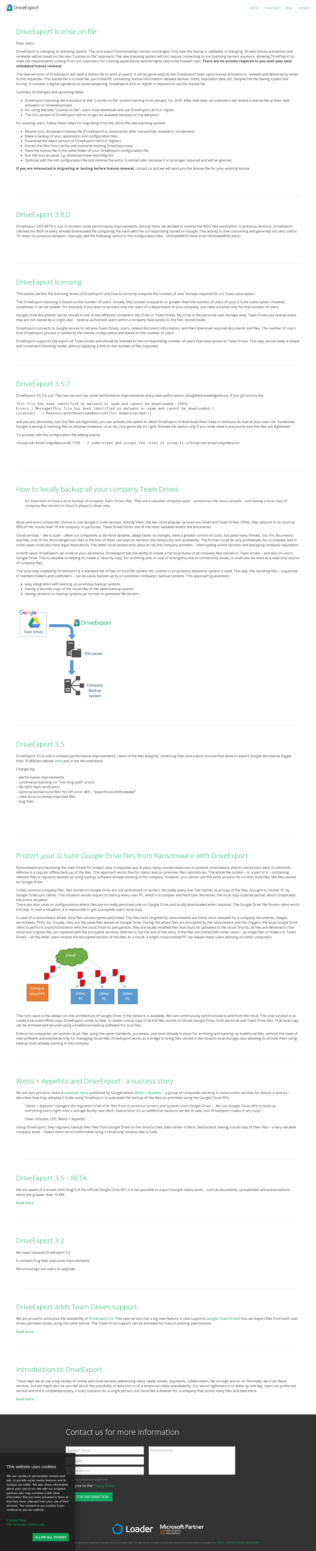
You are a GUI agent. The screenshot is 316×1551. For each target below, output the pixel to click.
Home (254, 8)
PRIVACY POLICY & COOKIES (243, 1542)
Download (272, 8)
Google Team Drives (222, 1318)
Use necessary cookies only (25, 1524)
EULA (221, 1542)
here (58, 761)
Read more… (26, 1202)
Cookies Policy (16, 1520)
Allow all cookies (50, 1537)
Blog (289, 8)
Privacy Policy (104, 1485)
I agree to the (92, 1485)
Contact (304, 8)
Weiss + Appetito (148, 1092)
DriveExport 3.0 (101, 1318)
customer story (76, 1092)
